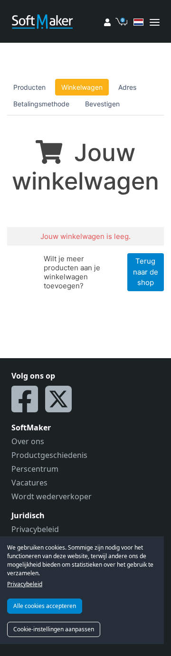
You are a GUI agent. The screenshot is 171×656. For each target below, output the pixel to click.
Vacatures (29, 482)
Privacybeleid (24, 584)
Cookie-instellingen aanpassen (53, 629)
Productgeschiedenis (49, 455)
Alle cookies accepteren (44, 606)
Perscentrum (34, 469)
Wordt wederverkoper (51, 496)
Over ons (27, 441)
